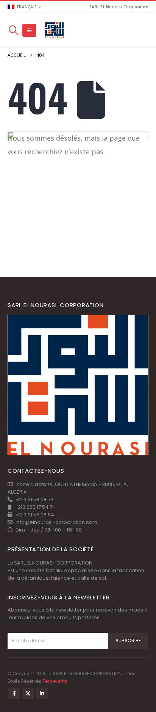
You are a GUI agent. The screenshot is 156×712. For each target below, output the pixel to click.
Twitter (28, 693)
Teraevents (54, 681)
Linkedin (42, 693)
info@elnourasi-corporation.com (56, 522)
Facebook (14, 693)
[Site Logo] (54, 30)
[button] (13, 30)
